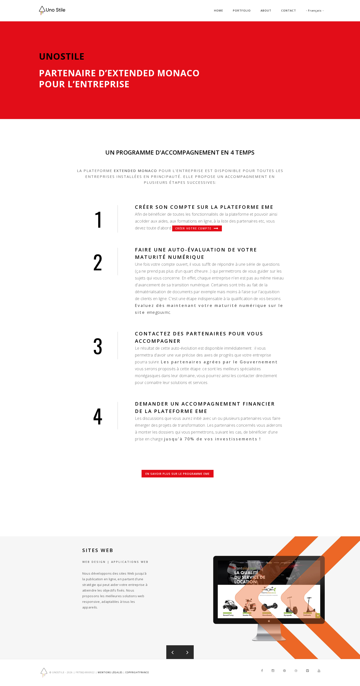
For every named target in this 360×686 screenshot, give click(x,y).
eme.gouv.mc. (159, 312)
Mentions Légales (110, 672)
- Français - (315, 10)
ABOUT (266, 10)
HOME (218, 10)
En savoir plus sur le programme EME (177, 473)
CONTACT (288, 10)
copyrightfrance (137, 672)
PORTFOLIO (242, 10)
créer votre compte (194, 228)
